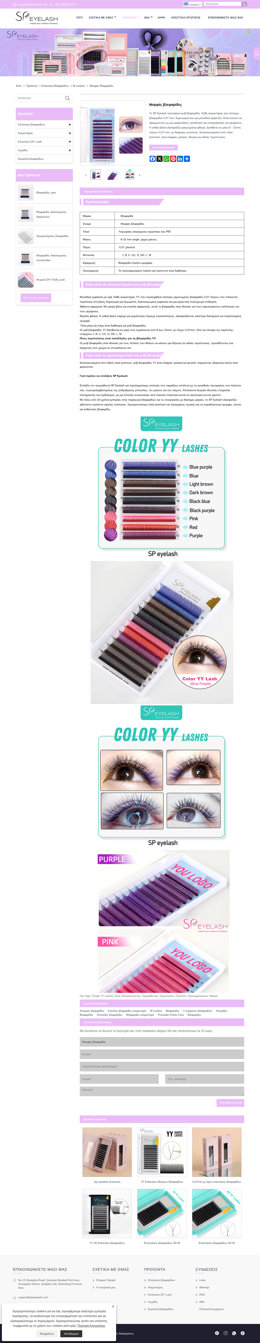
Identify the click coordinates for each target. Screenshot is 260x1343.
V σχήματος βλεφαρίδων (197, 1010)
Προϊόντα (129, 17)
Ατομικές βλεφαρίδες (92, 1010)
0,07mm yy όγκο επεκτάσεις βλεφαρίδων (216, 1181)
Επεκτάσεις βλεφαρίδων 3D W (162, 1242)
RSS (202, 1294)
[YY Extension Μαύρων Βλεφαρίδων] (162, 1151)
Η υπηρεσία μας (106, 1287)
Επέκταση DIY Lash (30, 141)
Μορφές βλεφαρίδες (101, 85)
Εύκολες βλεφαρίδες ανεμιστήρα (127, 1010)
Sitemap (204, 1287)
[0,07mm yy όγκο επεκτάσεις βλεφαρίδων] (216, 1151)
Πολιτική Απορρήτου (91, 1325)
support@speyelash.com (32, 4)
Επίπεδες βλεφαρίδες (109, 1014)
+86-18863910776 (65, 4)
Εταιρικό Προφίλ (106, 1280)
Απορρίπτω (47, 1333)
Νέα (147, 17)
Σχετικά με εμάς (101, 17)
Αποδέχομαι (71, 1333)
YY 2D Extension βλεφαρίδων (107, 1242)
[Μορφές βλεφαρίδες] (95, 175)
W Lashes (79, 85)
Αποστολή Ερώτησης (186, 17)
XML (202, 1301)
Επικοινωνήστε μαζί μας (225, 17)
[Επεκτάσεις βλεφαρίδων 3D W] (162, 1212)
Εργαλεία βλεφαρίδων (31, 158)
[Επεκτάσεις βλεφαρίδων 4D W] (216, 1212)
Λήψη (161, 17)
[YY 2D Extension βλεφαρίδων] (107, 1212)
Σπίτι (79, 17)
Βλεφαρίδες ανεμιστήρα (140, 1014)
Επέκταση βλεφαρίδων (55, 85)
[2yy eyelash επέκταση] (107, 1151)
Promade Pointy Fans (171, 1014)
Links (202, 1280)
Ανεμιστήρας (25, 133)
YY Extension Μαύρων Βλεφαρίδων (162, 1181)
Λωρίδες (23, 150)
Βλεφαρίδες (172, 1010)
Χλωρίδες (221, 1010)
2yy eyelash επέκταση (107, 1181)
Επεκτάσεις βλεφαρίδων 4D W (217, 1242)
